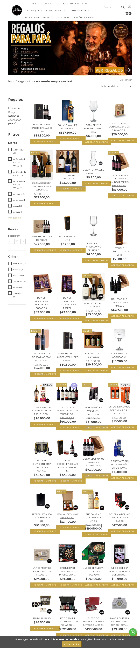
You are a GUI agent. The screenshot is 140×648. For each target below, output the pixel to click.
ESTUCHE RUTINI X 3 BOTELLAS (41, 238)
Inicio (36, 3)
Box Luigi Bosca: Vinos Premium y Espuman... (42, 186)
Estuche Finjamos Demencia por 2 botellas (119, 410)
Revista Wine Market (39, 17)
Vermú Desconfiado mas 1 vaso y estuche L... (67, 465)
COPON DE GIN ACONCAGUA (119, 355)
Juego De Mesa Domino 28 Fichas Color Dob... (119, 571)
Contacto (63, 17)
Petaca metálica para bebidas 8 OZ (42, 517)
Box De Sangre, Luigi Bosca (93, 305)
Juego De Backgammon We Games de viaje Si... (93, 621)
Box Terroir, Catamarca (67, 177)
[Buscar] (123, 7)
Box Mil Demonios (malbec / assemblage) (93, 462)
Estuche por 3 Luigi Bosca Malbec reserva (119, 178)
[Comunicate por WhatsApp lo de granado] (133, 632)
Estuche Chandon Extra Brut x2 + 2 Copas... (41, 465)
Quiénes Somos (84, 17)
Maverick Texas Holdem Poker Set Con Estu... (119, 621)
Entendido (72, 644)
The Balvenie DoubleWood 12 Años (93, 517)
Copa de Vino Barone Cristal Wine (93, 128)
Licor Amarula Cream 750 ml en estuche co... (41, 410)
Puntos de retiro (81, 10)
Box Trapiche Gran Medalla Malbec (119, 302)
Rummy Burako (42, 618)
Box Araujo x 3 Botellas (93, 355)
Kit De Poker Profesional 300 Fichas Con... (68, 621)
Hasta (16, 236)
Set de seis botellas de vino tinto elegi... (67, 410)
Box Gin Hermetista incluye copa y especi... (67, 303)
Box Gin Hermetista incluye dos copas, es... (42, 303)
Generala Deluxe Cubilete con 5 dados (119, 517)
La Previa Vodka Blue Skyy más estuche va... (119, 464)
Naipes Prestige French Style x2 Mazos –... (41, 571)
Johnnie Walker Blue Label (67, 127)
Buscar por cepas (75, 3)
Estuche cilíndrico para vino (119, 251)
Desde (10, 236)
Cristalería (14, 108)
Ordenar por (126, 79)
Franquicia (34, 10)
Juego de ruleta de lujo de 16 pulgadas (93, 571)
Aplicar (23, 241)
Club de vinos (55, 10)
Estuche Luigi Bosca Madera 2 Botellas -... (42, 357)
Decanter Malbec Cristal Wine (93, 171)
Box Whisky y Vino (67, 514)
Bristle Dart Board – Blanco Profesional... (67, 571)
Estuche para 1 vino (67, 238)
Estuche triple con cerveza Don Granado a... (119, 126)
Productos (51, 3)
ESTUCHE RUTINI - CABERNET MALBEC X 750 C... (41, 128)
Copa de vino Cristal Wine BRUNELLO (93, 246)
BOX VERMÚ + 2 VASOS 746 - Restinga (93, 410)
